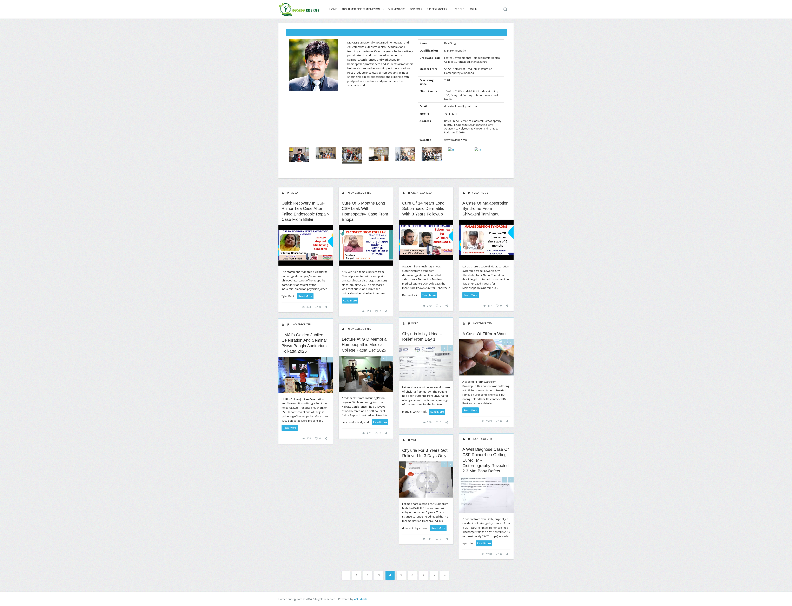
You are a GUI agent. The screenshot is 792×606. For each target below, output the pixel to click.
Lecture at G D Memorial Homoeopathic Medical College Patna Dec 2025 (364, 344)
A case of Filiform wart (484, 334)
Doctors (416, 9)
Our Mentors (396, 9)
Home (333, 9)
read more (305, 296)
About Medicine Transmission (361, 9)
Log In (473, 9)
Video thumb (479, 192)
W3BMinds (360, 599)
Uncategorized (361, 192)
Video (294, 192)
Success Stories (437, 9)
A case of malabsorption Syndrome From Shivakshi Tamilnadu (485, 208)
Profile (459, 9)
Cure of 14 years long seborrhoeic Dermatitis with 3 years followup (423, 208)
